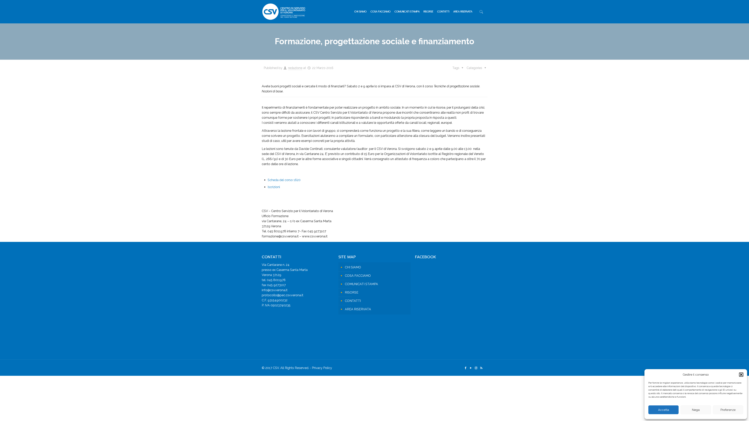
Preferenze (728, 410)
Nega (696, 410)
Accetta (663, 410)
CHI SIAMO (353, 267)
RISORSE (351, 292)
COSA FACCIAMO (358, 276)
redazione (295, 68)
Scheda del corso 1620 (284, 180)
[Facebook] (465, 368)
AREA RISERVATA (358, 309)
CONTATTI (353, 301)
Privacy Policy (322, 368)
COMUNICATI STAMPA (361, 284)
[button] (741, 375)
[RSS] (481, 368)
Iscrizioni (274, 187)
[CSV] (284, 11)
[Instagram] (476, 368)
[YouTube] (471, 368)
